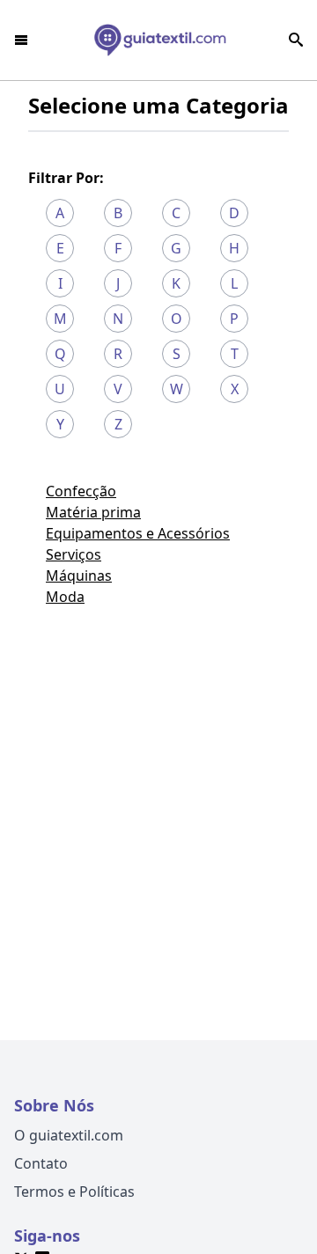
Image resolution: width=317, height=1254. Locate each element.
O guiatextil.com (68, 1135)
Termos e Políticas (74, 1191)
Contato (41, 1163)
